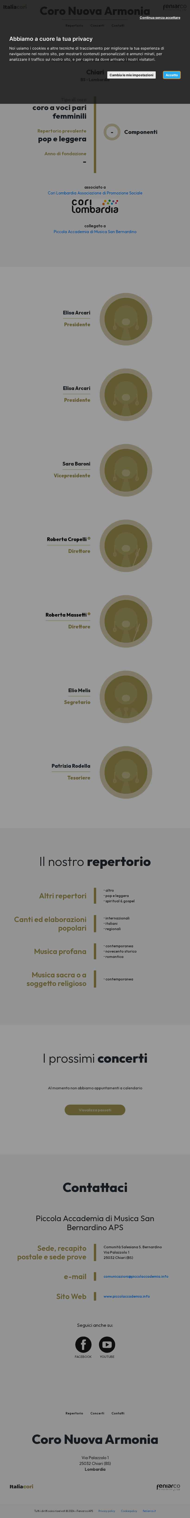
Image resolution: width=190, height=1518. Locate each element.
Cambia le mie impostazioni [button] (131, 75)
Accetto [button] (172, 75)
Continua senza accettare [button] (160, 17)
